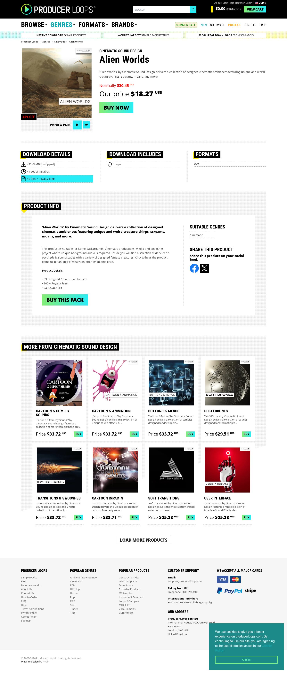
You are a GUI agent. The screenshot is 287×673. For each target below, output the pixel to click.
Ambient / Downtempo (83, 577)
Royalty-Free (47, 179)
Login (249, 2)
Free (262, 25)
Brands (122, 24)
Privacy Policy (29, 613)
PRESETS (234, 25)
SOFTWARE (217, 25)
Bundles (250, 25)
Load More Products (143, 540)
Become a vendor (31, 585)
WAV (197, 163)
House (74, 593)
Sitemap (26, 620)
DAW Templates (128, 581)
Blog (225, 2)
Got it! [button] (246, 659)
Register (240, 2)
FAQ (23, 601)
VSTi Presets (126, 613)
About (218, 2)
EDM (73, 585)
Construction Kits (129, 577)
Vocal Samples (127, 609)
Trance (74, 609)
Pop (72, 597)
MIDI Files (124, 605)
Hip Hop (75, 589)
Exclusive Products (130, 589)
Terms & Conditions (32, 609)
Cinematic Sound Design (120, 51)
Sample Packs (29, 577)
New (204, 25)
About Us (26, 589)
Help (231, 2)
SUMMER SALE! (186, 25)
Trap (72, 613)
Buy (78, 434)
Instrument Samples (131, 597)
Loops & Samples (129, 601)
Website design (30, 661)
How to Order (29, 597)
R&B (72, 601)
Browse (32, 24)
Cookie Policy (29, 616)
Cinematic (196, 235)
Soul (72, 605)
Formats (91, 24)
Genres (61, 24)
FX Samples (125, 593)
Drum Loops (126, 585)
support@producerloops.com (185, 581)
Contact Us (27, 593)
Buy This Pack (65, 299)
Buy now (116, 107)
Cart (255, 9)
